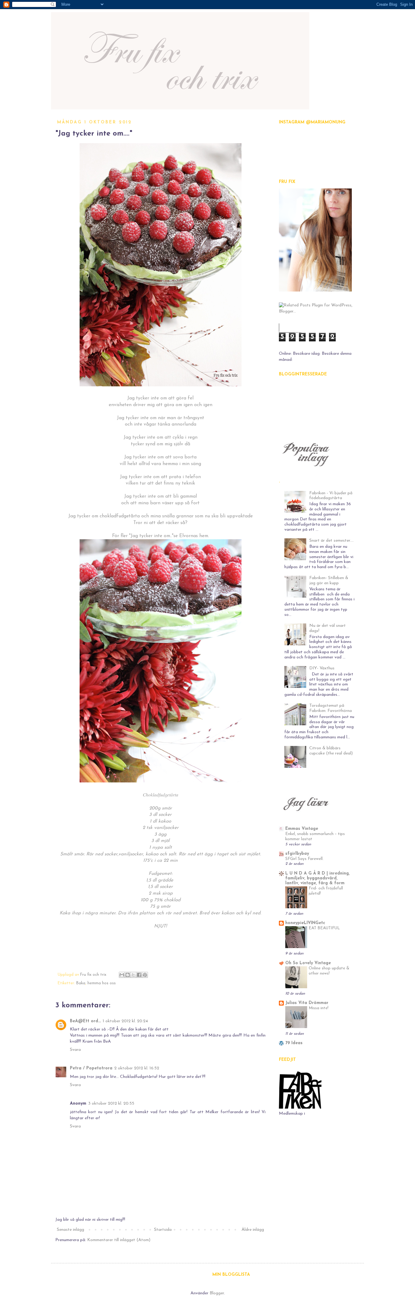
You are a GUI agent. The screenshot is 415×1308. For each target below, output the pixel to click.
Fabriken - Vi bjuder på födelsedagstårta (330, 496)
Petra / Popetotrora (91, 1068)
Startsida (163, 1229)
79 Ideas (294, 1043)
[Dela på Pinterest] (145, 975)
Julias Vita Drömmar (306, 1003)
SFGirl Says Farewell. (304, 859)
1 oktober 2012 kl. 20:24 (125, 1021)
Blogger (217, 1293)
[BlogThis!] (128, 975)
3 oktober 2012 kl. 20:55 (111, 1103)
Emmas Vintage (301, 829)
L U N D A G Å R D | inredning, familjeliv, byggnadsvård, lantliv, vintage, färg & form (317, 878)
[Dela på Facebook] (139, 975)
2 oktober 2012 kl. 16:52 (136, 1068)
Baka (80, 983)
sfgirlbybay (297, 853)
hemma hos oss (101, 983)
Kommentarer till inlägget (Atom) (118, 1240)
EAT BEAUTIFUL (324, 928)
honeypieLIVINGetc (305, 923)
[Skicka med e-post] (122, 975)
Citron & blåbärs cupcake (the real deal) (331, 751)
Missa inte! (318, 1008)
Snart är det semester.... (331, 540)
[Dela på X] (133, 975)
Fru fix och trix (94, 975)
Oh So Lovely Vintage (308, 963)
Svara (75, 1049)
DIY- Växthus (321, 668)
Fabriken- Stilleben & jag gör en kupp (328, 580)
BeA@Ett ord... (85, 1021)
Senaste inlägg (70, 1229)
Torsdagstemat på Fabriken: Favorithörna (330, 708)
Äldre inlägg (253, 1229)
